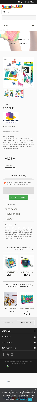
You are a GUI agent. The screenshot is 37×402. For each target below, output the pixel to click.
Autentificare (30, 2)
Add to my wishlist (18, 197)
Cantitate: (8, 166)
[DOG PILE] (8, 93)
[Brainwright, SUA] (18, 117)
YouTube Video (12, 214)
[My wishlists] (7, 30)
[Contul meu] (1, 30)
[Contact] (4, 30)
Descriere (10, 204)
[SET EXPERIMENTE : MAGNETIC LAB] (27, 299)
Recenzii (9, 219)
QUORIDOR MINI (11, 308)
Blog (20, 2)
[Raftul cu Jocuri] (18, 7)
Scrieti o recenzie (9, 126)
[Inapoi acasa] (4, 40)
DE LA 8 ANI (27, 40)
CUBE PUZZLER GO (10, 272)
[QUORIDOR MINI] (10, 299)
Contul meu (7, 342)
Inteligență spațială (14, 43)
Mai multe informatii (21, 399)
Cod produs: (7, 132)
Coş (9, 12)
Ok (29, 399)
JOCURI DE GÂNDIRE (14, 40)
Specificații (11, 209)
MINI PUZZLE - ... (27, 272)
